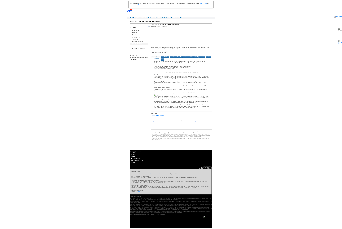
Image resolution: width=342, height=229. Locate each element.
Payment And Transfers (138, 43)
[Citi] (130, 11)
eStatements (135, 39)
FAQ (162, 59)
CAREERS (133, 156)
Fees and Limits (202, 57)
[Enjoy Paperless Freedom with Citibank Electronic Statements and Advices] (166, 120)
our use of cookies (135, 5)
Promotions (174, 17)
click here (168, 52)
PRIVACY (133, 152)
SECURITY (133, 154)
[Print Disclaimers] (211, 127)
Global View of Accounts (137, 41)
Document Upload (136, 37)
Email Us (156, 145)
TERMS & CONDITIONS (135, 151)
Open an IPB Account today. (158, 115)
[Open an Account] (338, 16)
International (144, 17)
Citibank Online (135, 30)
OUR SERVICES (134, 27)
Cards (163, 17)
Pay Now (173, 56)
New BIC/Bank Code (165, 57)
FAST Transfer (186, 57)
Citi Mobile (134, 32)
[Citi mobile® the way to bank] (202, 120)
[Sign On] (208, 12)
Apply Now (181, 17)
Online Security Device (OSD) (139, 48)
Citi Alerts (134, 35)
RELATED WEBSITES (135, 158)
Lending (168, 17)
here (139, 191)
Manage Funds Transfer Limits (155, 57)
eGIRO (196, 56)
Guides (208, 56)
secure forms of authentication (154, 174)
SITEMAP (133, 162)
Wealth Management (135, 17)
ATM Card (134, 46)
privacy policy (203, 3)
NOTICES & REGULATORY (137, 160)
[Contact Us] (340, 43)
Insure (159, 17)
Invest (155, 17)
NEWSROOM (133, 55)
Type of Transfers (179, 57)
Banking (150, 17)
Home (152, 24)
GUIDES (132, 52)
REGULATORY (134, 59)
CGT (191, 56)
